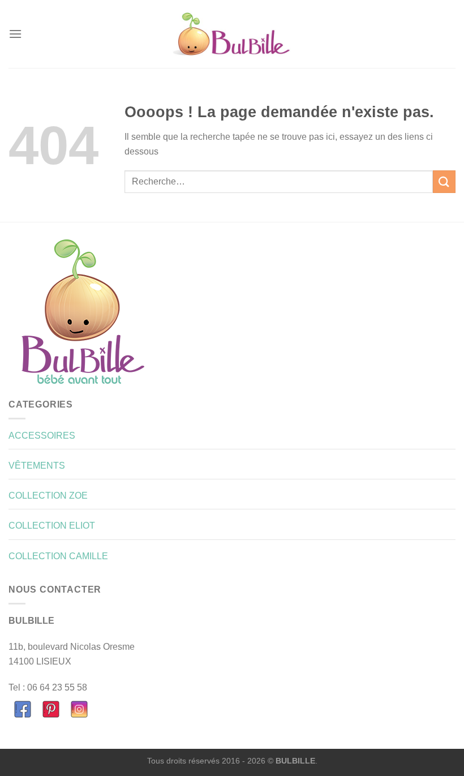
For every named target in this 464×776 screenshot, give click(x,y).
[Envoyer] (444, 181)
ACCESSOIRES (41, 435)
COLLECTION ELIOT (51, 525)
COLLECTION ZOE (48, 495)
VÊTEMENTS (36, 465)
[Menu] (15, 34)
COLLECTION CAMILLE (58, 556)
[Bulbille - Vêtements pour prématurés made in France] (232, 34)
